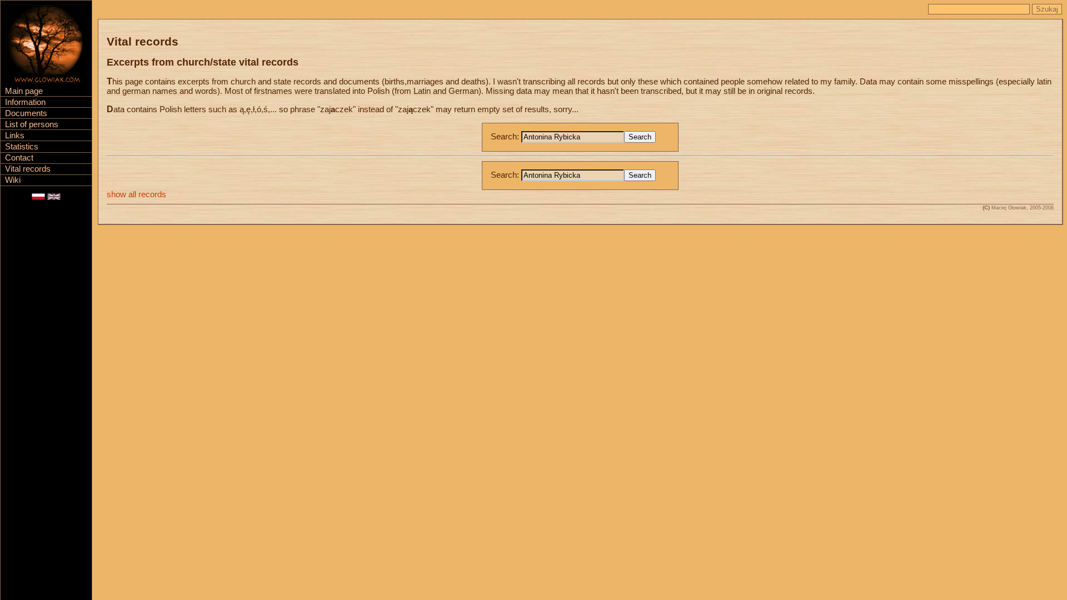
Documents (26, 113)
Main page (24, 91)
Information (25, 102)
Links (14, 135)
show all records (136, 194)
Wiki (13, 180)
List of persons (31, 124)
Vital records (28, 168)
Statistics (21, 146)
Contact (19, 157)
